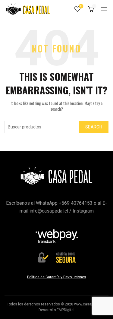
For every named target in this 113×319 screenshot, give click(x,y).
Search (93, 127)
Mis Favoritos (81, 6)
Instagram (83, 211)
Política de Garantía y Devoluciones (56, 277)
